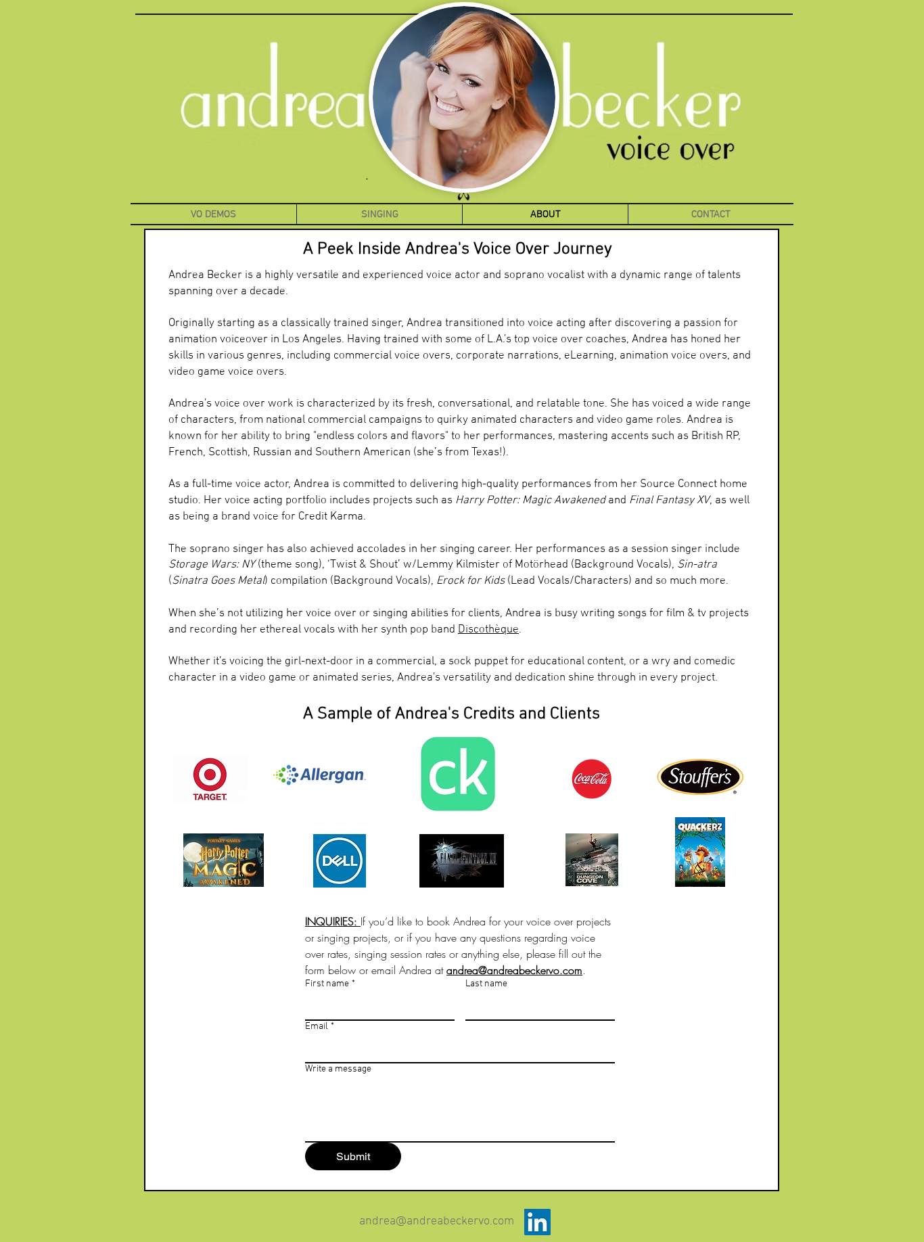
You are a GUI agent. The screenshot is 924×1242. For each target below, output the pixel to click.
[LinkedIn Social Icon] (537, 1222)
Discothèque (488, 630)
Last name (486, 984)
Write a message (338, 1069)
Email (319, 1026)
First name (330, 984)
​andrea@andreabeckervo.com (436, 1221)
